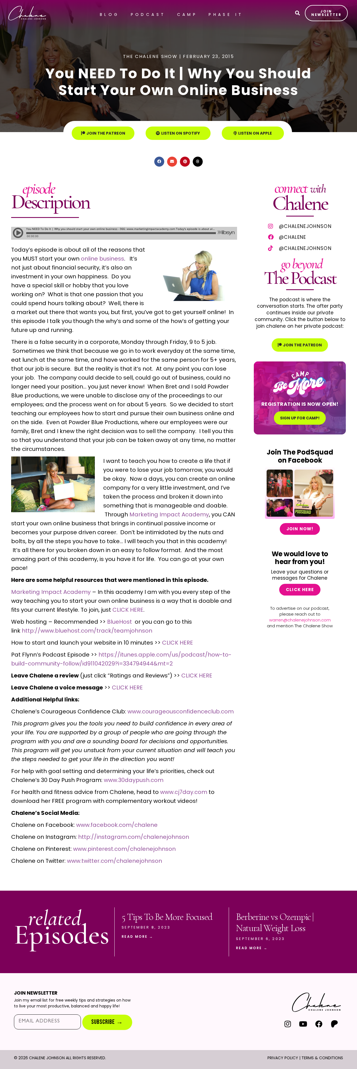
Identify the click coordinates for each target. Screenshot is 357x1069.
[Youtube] (303, 1024)
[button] (159, 162)
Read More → (137, 936)
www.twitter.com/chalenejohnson (114, 861)
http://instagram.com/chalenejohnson (133, 837)
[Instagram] (287, 1024)
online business (102, 259)
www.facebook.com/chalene (117, 825)
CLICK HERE (127, 610)
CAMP (187, 14)
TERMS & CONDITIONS (322, 1058)
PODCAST (148, 14)
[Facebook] (318, 1024)
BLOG (110, 14)
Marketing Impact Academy (169, 514)
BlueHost (119, 622)
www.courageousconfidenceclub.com (180, 711)
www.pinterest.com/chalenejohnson (124, 849)
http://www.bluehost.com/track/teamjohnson (87, 631)
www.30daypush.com (133, 780)
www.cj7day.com (183, 792)
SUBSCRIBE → (107, 1022)
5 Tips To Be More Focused (167, 917)
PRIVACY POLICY (282, 1058)
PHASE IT (226, 14)
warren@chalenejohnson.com (300, 620)
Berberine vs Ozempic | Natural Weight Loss (274, 922)
